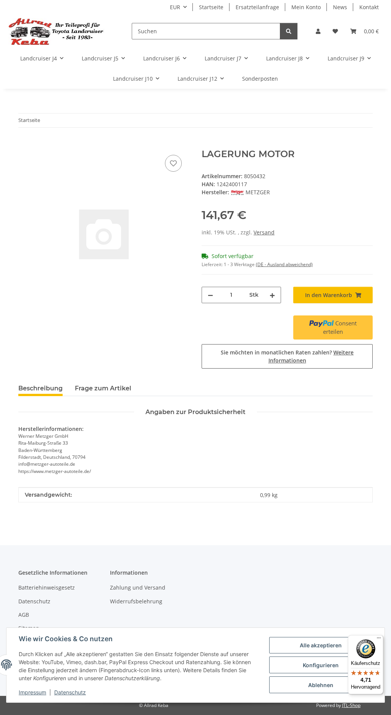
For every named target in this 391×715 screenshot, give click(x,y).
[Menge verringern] (210, 295)
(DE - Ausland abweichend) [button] (284, 264)
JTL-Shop (351, 705)
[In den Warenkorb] (24, 144)
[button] (318, 31)
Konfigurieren (321, 665)
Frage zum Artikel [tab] (103, 388)
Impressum (32, 692)
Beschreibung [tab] (40, 388)
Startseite (211, 7)
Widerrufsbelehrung (136, 601)
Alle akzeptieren (321, 645)
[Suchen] (288, 31)
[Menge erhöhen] (272, 295)
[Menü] (378, 639)
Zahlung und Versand (137, 587)
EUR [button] (175, 7)
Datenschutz (70, 692)
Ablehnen (320, 685)
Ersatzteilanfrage (257, 7)
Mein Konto (306, 7)
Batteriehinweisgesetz (46, 587)
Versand (264, 232)
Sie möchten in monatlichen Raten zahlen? (287, 356)
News (340, 7)
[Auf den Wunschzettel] (173, 163)
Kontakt (369, 7)
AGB (23, 614)
